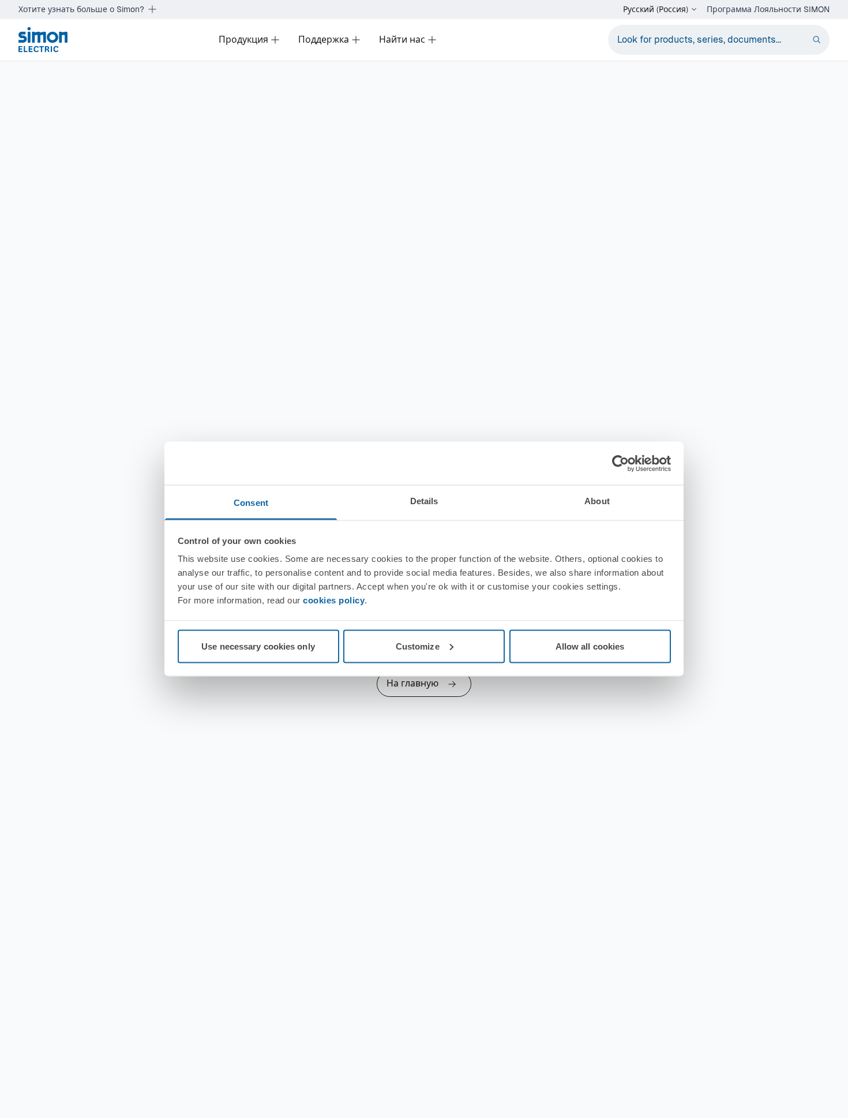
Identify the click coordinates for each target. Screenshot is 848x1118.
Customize (418, 646)
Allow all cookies (590, 646)
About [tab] (597, 501)
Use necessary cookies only (258, 646)
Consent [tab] (251, 503)
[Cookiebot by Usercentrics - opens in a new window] (620, 463)
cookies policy (334, 600)
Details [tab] (424, 501)
